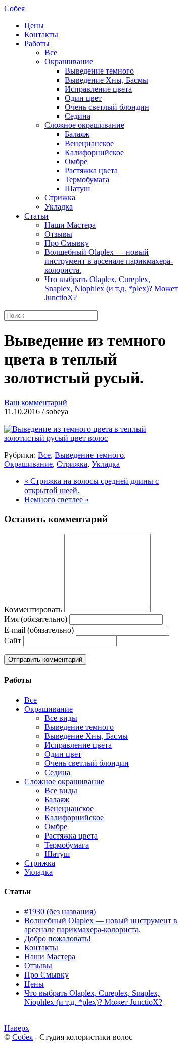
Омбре (76, 161)
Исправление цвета (98, 89)
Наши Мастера (70, 225)
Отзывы (58, 234)
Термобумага (87, 179)
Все (50, 52)
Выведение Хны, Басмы (106, 80)
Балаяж (77, 134)
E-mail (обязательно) (39, 629)
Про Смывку (66, 243)
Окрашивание (68, 61)
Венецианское (89, 143)
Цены (34, 25)
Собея (14, 8)
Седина (77, 116)
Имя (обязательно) (35, 619)
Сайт (12, 640)
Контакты (41, 34)
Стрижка (59, 197)
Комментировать (33, 609)
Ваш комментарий (35, 402)
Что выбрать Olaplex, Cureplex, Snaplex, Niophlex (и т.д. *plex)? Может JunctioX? (111, 288)
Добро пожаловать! (57, 938)
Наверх (16, 1028)
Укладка (58, 206)
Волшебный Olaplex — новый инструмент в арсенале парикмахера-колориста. (108, 261)
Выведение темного (99, 70)
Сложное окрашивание (84, 125)
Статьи (36, 216)
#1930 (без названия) (60, 911)
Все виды (60, 718)
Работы (37, 43)
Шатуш (77, 188)
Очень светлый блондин (107, 107)
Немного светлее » (56, 499)
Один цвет (83, 98)
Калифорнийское (94, 152)
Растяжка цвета (91, 170)
